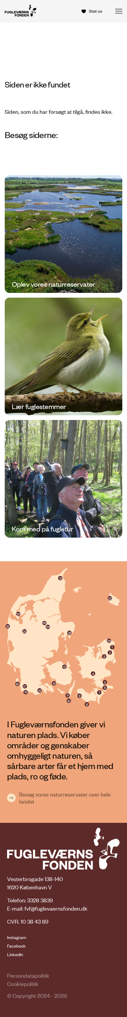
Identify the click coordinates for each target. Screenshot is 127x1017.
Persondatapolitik (28, 975)
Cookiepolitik (22, 983)
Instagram (16, 937)
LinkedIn (15, 954)
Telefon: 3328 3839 (30, 900)
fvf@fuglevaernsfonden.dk (56, 908)
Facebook (16, 946)
